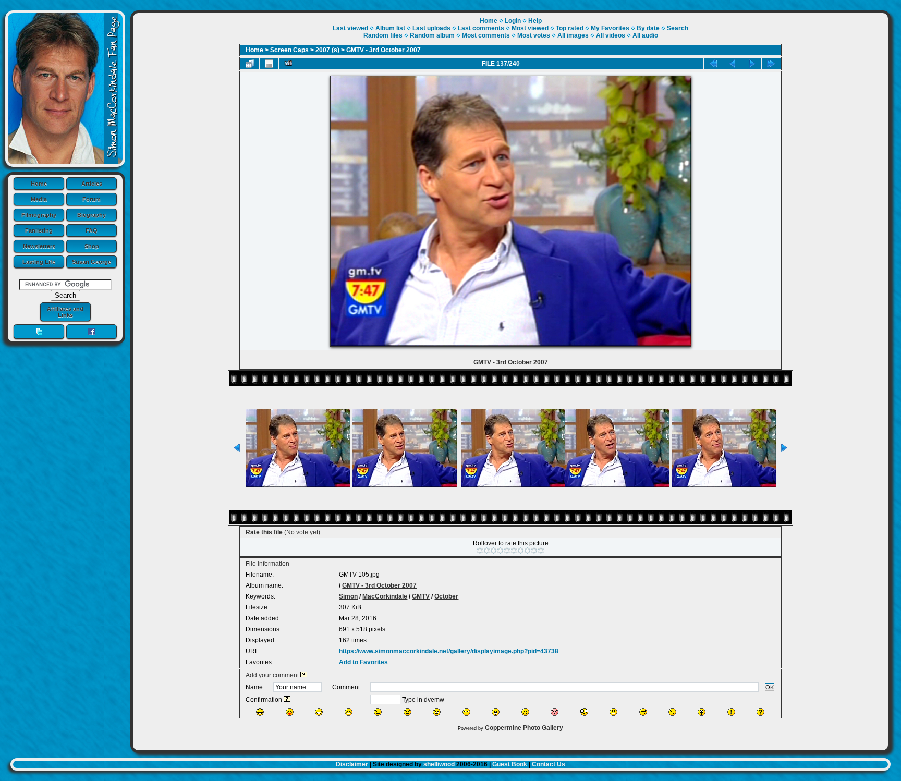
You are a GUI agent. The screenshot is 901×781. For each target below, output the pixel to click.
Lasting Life (38, 262)
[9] (534, 550)
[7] (520, 550)
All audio (645, 35)
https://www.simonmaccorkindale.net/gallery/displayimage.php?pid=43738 (448, 651)
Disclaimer (352, 764)
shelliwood (439, 764)
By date (648, 28)
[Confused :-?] (525, 712)
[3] (493, 550)
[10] (541, 550)
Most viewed (530, 28)
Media (39, 199)
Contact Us (548, 764)
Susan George (91, 262)
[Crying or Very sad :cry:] (437, 712)
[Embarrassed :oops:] (554, 712)
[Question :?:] (760, 712)
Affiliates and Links (65, 312)
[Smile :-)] (348, 712)
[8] (527, 550)
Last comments (481, 28)
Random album (432, 35)
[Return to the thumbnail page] (249, 63)
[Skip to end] (771, 63)
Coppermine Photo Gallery (524, 727)
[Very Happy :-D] (319, 712)
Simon (348, 596)
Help (535, 21)
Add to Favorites (363, 662)
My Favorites (610, 28)
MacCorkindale (384, 596)
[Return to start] (713, 63)
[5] (507, 550)
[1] (480, 550)
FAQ (92, 230)
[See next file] (751, 63)
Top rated (569, 28)
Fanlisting (39, 230)
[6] (513, 550)
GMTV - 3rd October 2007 (383, 50)
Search (677, 28)
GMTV (421, 596)
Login (513, 21)
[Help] (303, 675)
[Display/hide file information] (269, 63)
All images (573, 35)
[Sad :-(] (407, 712)
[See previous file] (732, 63)
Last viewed (350, 28)
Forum (91, 199)
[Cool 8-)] (466, 712)
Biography (91, 215)
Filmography (38, 215)
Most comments (486, 35)
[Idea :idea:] (701, 712)
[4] (500, 550)
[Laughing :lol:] (260, 712)
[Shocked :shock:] (584, 712)
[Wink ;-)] (672, 712)
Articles (91, 183)
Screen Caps (289, 50)
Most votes (533, 35)
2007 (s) (327, 50)
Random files (383, 35)
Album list (390, 28)
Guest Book (509, 764)
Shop (91, 246)
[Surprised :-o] (496, 712)
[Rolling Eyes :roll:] (643, 712)
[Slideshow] (288, 63)
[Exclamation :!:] (731, 712)
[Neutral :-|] (378, 712)
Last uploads (431, 28)
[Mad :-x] (613, 712)
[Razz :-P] (290, 712)
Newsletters (39, 246)
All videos (610, 35)
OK (769, 687)
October (446, 596)
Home (39, 183)
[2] (486, 550)
